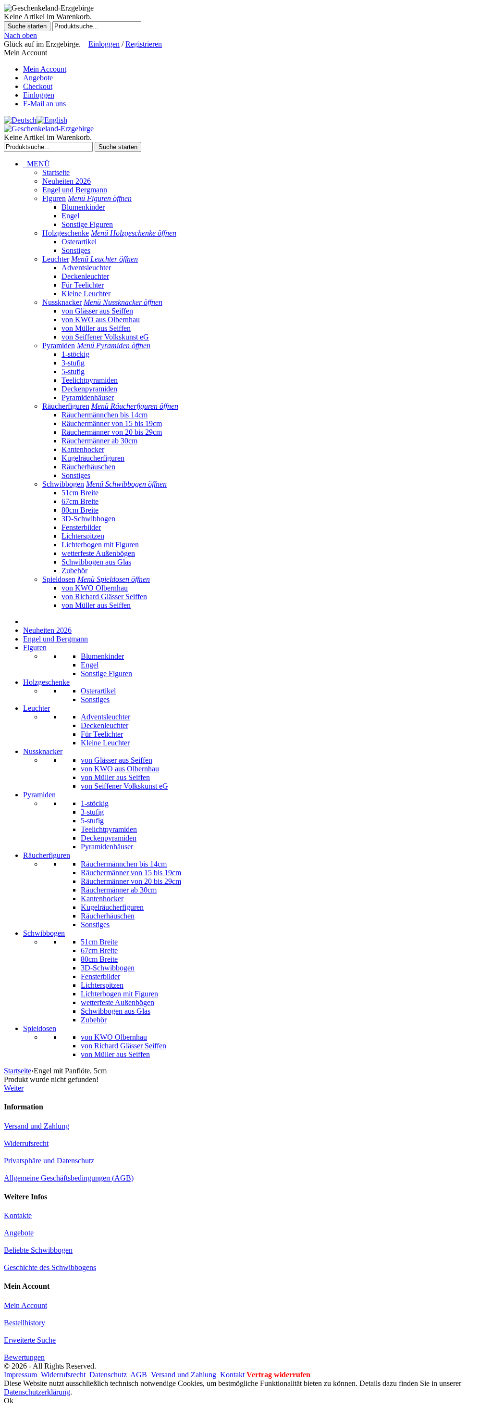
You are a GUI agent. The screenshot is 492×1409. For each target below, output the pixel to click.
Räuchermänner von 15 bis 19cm (112, 423)
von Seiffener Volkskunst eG (105, 337)
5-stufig (73, 371)
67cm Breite (80, 501)
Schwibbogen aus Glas (96, 562)
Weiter (14, 1088)
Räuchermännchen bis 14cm (105, 415)
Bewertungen (24, 1357)
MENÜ (36, 164)
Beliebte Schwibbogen (38, 1250)
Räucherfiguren (65, 406)
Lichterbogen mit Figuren (100, 545)
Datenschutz (108, 1375)
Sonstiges (76, 250)
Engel (70, 216)
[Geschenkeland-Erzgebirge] (49, 129)
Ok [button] (8, 1400)
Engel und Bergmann (74, 190)
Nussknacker (62, 302)
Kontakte (18, 1215)
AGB (138, 1375)
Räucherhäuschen (88, 467)
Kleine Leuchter (86, 293)
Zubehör (74, 570)
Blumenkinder (83, 207)
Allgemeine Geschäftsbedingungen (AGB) (69, 1178)
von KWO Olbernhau (95, 588)
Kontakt (232, 1375)
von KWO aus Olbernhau (101, 319)
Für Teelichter (83, 285)
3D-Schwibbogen (88, 519)
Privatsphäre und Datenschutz (49, 1161)
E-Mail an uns (44, 104)
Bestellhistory (24, 1323)
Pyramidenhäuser (88, 397)
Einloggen (104, 44)
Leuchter (55, 259)
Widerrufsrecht (26, 1143)
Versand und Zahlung (36, 1126)
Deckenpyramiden (89, 389)
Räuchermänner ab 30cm (99, 441)
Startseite (56, 172)
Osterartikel (79, 242)
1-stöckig (75, 354)
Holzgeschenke (65, 233)
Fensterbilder (81, 527)
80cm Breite (80, 510)
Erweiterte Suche (30, 1340)
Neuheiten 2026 (66, 181)
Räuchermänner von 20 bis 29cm (112, 432)
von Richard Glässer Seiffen (104, 596)
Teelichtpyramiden (90, 380)
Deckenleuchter (85, 276)
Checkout (37, 86)
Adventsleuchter (86, 268)
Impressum (20, 1375)
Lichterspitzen (83, 536)
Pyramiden (58, 345)
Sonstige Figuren (87, 224)
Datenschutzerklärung (37, 1392)
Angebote (38, 78)
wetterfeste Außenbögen (98, 553)
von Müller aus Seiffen (96, 328)
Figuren (54, 198)
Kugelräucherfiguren (93, 458)
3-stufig (73, 363)
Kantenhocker (83, 449)
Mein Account (44, 69)
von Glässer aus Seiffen (97, 311)
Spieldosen (58, 579)
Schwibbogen (63, 484)
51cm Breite (80, 493)
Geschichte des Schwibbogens (50, 1267)
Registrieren (143, 44)
